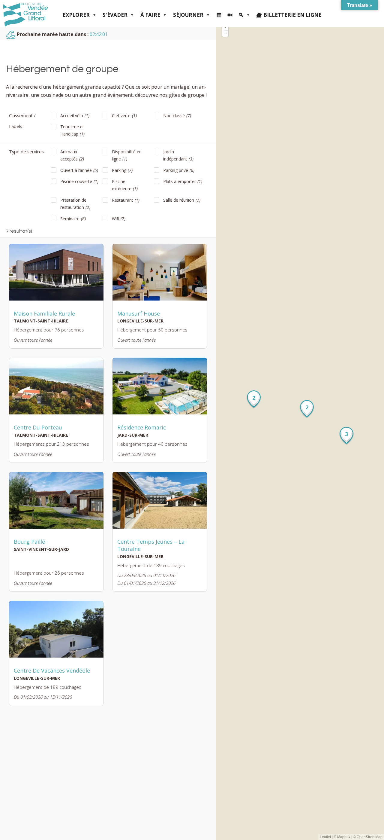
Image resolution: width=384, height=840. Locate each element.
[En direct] (230, 15)
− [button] (225, 33)
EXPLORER (76, 14)
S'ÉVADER (115, 14)
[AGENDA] (218, 15)
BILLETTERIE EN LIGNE (292, 14)
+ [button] (225, 26)
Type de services (26, 151)
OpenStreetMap (369, 837)
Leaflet (325, 837)
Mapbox (343, 837)
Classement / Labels (22, 120)
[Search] (245, 15)
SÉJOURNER (188, 14)
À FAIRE (150, 14)
